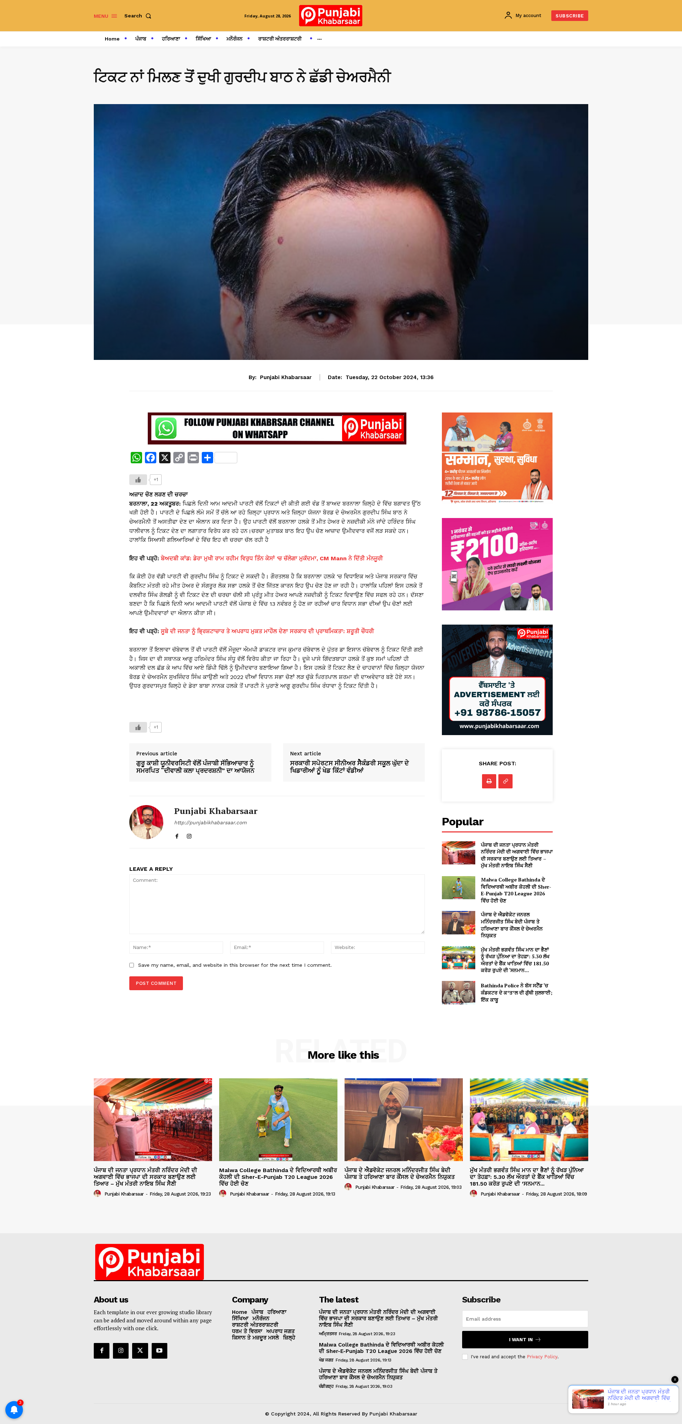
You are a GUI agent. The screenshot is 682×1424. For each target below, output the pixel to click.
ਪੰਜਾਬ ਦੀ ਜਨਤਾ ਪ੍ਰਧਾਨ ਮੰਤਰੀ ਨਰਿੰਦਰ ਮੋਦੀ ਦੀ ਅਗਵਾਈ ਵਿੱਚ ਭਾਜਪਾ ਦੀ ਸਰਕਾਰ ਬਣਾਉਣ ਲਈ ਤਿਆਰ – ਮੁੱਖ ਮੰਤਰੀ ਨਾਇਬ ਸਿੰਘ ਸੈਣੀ (517, 855)
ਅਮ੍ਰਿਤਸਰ (328, 1333)
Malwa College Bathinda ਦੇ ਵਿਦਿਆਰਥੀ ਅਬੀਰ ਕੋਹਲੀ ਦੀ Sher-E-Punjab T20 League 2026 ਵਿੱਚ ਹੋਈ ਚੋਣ (516, 890)
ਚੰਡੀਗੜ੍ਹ (326, 1386)
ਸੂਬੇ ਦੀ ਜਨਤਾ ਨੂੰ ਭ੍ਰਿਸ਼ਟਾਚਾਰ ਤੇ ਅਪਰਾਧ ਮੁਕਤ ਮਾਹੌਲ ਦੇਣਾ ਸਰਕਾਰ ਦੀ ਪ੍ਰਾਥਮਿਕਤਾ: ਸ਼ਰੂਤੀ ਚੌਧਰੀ (267, 631)
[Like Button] (138, 479)
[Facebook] (176, 834)
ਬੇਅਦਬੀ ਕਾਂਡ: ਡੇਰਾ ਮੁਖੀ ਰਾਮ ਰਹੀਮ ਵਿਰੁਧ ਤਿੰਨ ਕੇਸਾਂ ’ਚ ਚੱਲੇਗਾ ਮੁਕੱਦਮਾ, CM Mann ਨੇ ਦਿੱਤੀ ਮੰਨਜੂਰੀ (272, 558)
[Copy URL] (505, 781)
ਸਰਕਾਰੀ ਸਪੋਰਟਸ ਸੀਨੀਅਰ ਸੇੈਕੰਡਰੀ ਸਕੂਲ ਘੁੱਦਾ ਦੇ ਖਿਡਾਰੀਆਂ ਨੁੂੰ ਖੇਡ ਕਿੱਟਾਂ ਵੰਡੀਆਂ (349, 767)
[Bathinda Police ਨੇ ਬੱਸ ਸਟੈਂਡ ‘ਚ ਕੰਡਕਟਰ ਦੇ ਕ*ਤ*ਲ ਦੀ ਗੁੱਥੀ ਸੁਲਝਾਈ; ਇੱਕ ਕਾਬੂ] (458, 992)
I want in (521, 1339)
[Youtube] (159, 1351)
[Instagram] (189, 834)
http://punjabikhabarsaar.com (210, 822)
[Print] (489, 781)
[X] (140, 1351)
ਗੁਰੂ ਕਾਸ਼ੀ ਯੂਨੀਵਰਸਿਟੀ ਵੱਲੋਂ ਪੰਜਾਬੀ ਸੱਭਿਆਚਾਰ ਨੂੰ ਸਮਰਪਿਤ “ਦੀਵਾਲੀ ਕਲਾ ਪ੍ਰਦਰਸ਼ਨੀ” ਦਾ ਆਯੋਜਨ (195, 767)
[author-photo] (98, 1194)
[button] (139, 15)
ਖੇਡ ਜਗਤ (326, 1360)
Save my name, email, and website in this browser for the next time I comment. (235, 965)
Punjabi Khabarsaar (286, 377)
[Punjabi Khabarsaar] (146, 822)
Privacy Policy (542, 1356)
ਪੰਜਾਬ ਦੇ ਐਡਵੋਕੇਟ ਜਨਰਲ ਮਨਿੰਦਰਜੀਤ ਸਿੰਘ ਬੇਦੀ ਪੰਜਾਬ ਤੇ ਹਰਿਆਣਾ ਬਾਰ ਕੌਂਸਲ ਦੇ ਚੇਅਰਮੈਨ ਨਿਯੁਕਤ (512, 925)
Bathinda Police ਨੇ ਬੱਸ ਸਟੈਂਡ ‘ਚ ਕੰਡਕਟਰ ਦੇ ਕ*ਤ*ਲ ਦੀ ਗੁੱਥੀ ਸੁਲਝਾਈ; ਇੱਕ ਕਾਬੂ (516, 992)
